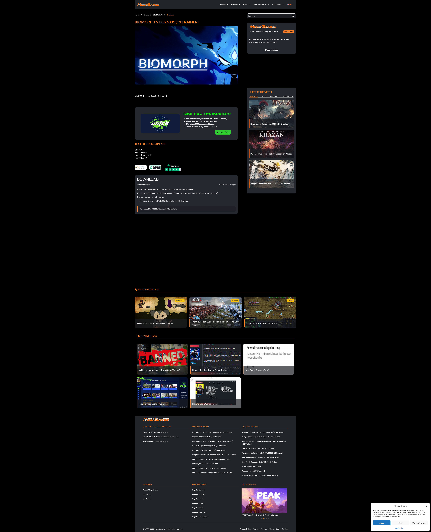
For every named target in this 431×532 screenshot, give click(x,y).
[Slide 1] (261, 518)
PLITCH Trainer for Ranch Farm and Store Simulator (212, 473)
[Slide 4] (266, 518)
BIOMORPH (158, 15)
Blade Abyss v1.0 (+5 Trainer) (253, 471)
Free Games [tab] (288, 96)
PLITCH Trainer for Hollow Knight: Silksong (209, 468)
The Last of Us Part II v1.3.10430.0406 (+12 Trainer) (262, 453)
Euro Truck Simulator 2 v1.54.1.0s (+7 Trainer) (260, 462)
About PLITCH (223, 132)
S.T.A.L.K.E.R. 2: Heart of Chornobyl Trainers (160, 437)
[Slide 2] (263, 518)
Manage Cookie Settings (278, 529)
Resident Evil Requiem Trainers (155, 441)
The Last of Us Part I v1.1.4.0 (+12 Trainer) (258, 448)
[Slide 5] (268, 518)
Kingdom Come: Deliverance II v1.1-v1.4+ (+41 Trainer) (214, 455)
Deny (400, 523)
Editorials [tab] (274, 96)
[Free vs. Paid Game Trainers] (162, 392)
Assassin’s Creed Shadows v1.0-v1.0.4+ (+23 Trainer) (263, 432)
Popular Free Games (200, 517)
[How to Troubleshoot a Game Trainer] (215, 359)
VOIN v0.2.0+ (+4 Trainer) (252, 466)
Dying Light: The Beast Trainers (155, 432)
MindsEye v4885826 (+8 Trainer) (205, 464)
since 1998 (288, 31)
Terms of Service (260, 529)
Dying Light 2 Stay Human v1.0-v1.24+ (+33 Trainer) (212, 432)
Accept (381, 523)
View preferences (418, 523)
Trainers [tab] (253, 96)
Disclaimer (147, 499)
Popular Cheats (198, 503)
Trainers (170, 15)
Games (146, 15)
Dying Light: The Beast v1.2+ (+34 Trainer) (208, 450)
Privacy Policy (245, 529)
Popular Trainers (199, 494)
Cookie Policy (399, 528)
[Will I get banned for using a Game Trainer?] (162, 359)
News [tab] (264, 96)
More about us (271, 50)
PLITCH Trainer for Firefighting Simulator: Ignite (211, 459)
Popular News (197, 508)
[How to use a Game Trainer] (215, 392)
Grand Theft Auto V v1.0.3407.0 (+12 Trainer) (260, 475)
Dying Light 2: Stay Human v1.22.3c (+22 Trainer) (261, 437)
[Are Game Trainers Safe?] (268, 359)
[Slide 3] (264, 518)
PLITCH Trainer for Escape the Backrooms (260, 515)
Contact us (147, 494)
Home (137, 15)
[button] (426, 506)
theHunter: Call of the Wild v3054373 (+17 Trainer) (212, 441)
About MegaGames (150, 490)
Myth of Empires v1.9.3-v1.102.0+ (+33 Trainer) (260, 457)
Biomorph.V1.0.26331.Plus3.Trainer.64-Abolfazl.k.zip (158, 209)
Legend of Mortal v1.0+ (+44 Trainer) (206, 437)
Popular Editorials (199, 512)
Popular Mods (197, 499)
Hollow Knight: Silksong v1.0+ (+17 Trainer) (209, 446)
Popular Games (198, 490)
